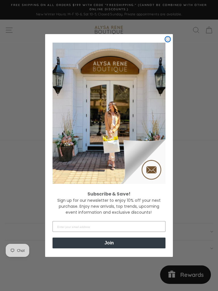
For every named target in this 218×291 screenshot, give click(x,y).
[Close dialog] (168, 39)
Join (109, 242)
